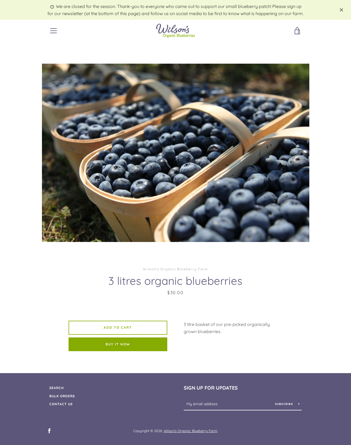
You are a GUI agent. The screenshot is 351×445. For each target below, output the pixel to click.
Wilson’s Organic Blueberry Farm (190, 431)
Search (56, 388)
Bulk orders (62, 396)
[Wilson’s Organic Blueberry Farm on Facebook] (49, 430)
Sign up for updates (211, 388)
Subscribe (285, 404)
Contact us (61, 404)
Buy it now (118, 344)
